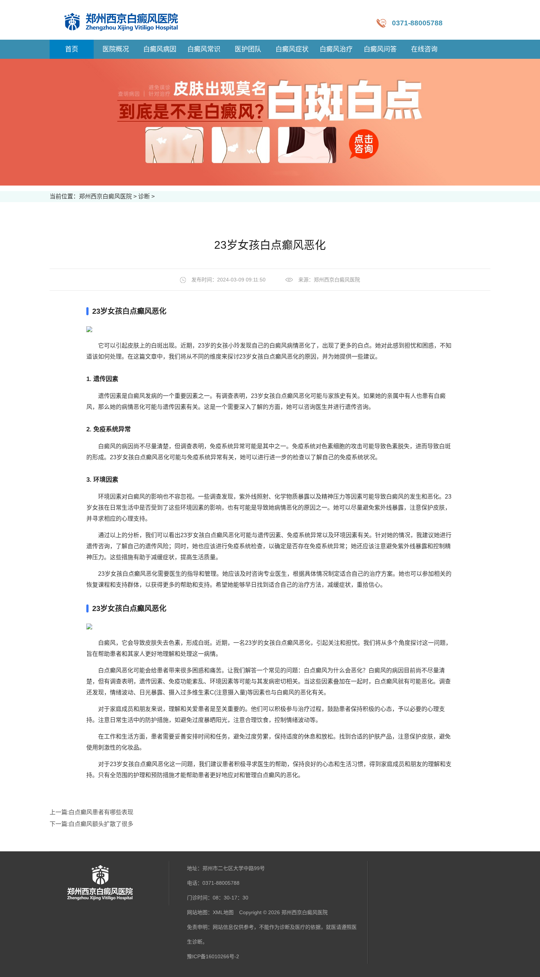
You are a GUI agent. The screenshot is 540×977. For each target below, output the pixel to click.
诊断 (144, 196)
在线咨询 (424, 49)
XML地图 (223, 912)
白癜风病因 (159, 49)
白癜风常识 (203, 49)
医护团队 (248, 49)
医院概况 (115, 49)
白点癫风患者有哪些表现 (101, 812)
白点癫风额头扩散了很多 (101, 824)
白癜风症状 (292, 49)
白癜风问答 (380, 49)
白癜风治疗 (336, 49)
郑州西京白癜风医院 (105, 196)
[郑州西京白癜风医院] (128, 20)
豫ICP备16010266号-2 (213, 956)
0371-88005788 (417, 23)
